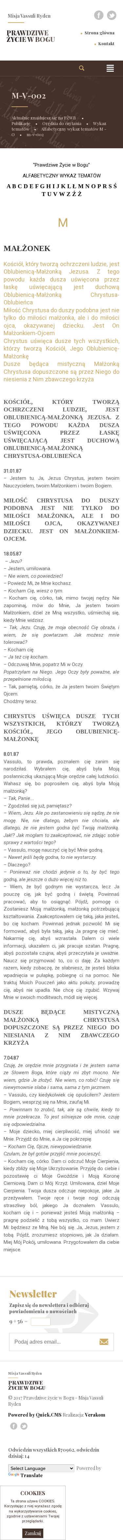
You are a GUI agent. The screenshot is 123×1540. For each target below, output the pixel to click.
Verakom (95, 1415)
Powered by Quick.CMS (35, 1415)
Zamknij (33, 1533)
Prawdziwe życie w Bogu (31, 36)
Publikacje (21, 123)
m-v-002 (35, 134)
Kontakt (106, 43)
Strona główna (99, 32)
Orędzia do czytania (61, 123)
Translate (31, 1475)
